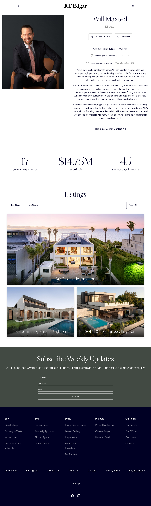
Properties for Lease (75, 425)
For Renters (71, 454)
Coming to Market (14, 431)
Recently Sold (102, 437)
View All (133, 205)
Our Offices (132, 431)
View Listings (11, 425)
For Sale (15, 205)
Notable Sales (42, 443)
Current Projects (104, 431)
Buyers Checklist (137, 470)
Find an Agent (42, 437)
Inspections (11, 437)
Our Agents (32, 470)
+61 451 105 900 (102, 36)
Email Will (125, 36)
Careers (130, 443)
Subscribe (75, 397)
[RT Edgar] (75, 6)
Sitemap (75, 483)
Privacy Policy (113, 470)
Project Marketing (104, 425)
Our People (131, 425)
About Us (73, 470)
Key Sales (33, 205)
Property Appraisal (44, 431)
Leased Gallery (72, 431)
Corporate (131, 437)
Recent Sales (41, 425)
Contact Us (53, 470)
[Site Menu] (138, 6)
